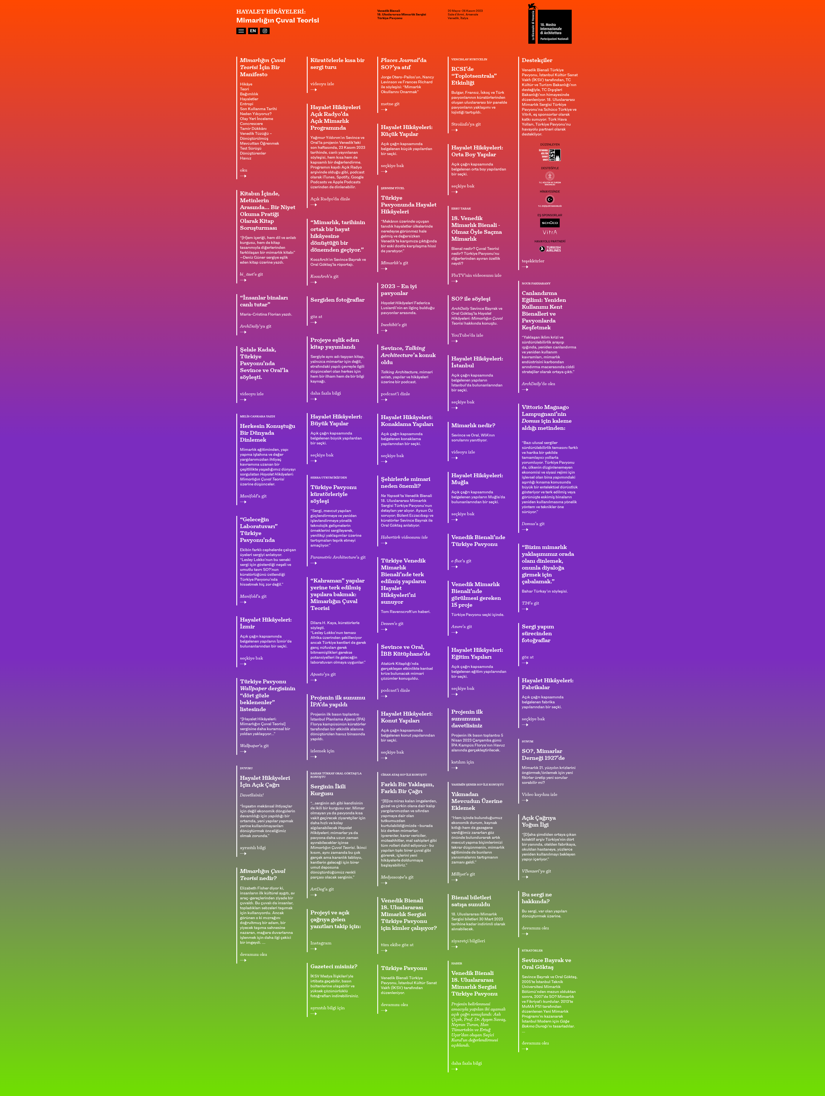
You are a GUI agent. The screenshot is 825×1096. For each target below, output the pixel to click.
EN (253, 31)
